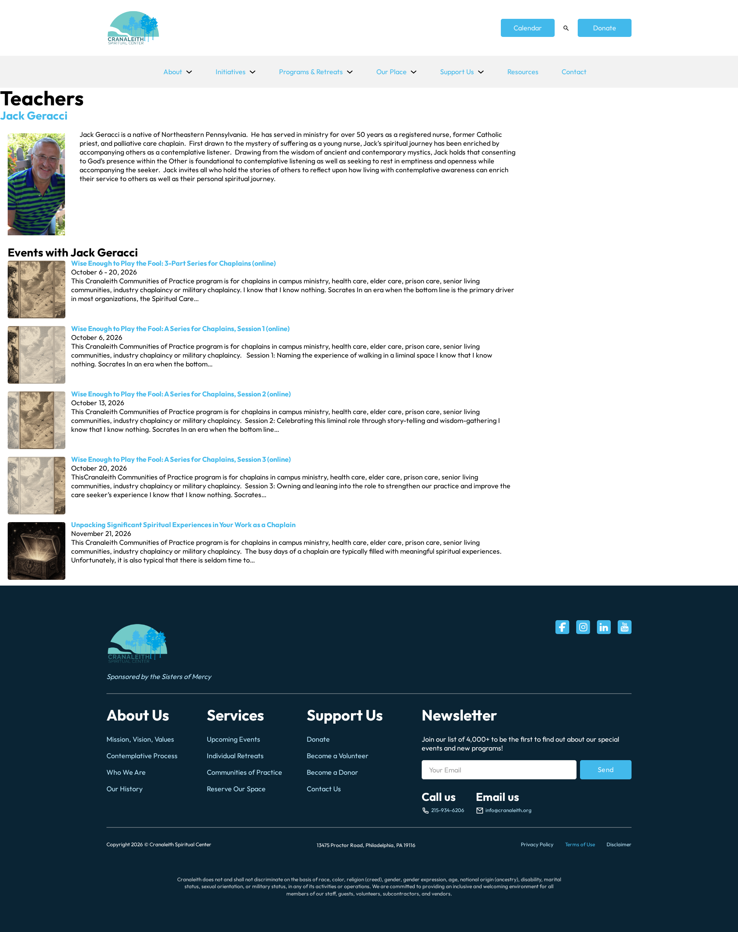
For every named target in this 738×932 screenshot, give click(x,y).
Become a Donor (332, 772)
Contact (574, 71)
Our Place (391, 71)
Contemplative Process (142, 755)
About (172, 71)
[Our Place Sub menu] (413, 71)
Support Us (457, 71)
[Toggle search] (566, 28)
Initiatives (231, 71)
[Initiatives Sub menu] (252, 71)
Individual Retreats (235, 755)
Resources (523, 71)
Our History (124, 788)
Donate (604, 27)
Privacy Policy (537, 844)
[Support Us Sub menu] (480, 71)
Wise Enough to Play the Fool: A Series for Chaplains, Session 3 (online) (181, 459)
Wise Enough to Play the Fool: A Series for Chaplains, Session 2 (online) (181, 393)
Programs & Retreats (311, 71)
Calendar (528, 27)
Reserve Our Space (236, 788)
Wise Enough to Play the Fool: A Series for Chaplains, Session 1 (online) (180, 328)
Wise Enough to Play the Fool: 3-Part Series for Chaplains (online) (173, 263)
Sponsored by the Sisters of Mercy (158, 676)
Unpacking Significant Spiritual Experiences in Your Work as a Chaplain (183, 524)
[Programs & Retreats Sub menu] (349, 71)
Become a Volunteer (338, 755)
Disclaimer (619, 844)
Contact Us (324, 788)
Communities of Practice (244, 772)
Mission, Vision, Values (140, 739)
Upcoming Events (233, 739)
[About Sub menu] (189, 71)
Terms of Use (580, 844)
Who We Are (126, 772)
